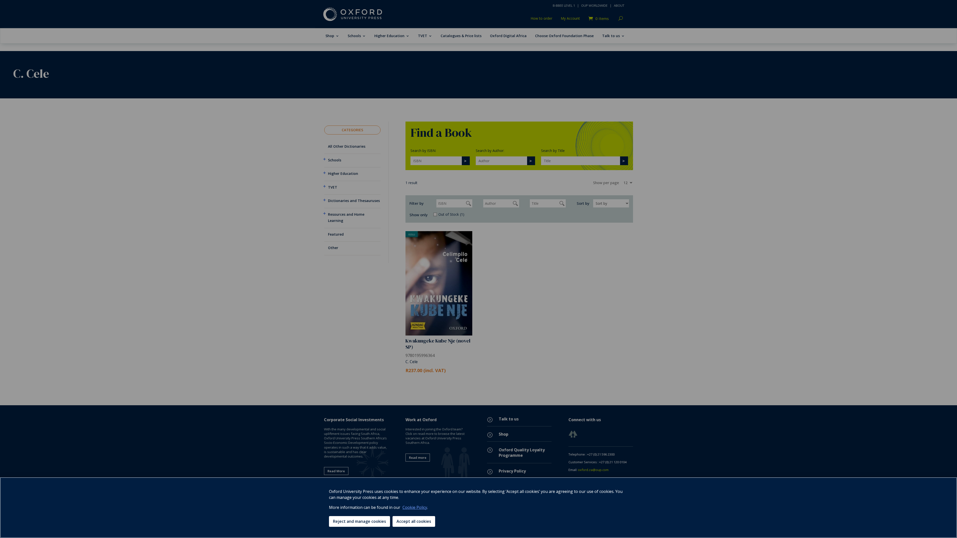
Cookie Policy (414, 507)
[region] (478, 507)
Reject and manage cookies (359, 521)
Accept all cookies (414, 521)
